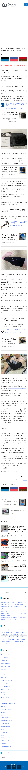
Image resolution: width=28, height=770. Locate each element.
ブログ (22, 634)
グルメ (4, 669)
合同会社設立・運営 (6, 709)
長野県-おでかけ (5, 737)
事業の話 (4, 706)
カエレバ (15, 223)
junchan (25, 480)
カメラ (4, 634)
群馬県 (11, 639)
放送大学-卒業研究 (6, 717)
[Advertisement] (14, 24)
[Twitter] (5, 58)
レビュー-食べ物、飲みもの (8, 703)
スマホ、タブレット (6, 680)
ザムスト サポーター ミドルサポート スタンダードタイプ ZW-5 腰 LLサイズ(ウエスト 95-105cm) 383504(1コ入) (16, 104)
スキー (3, 677)
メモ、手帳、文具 (6, 694)
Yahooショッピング (18, 108)
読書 (3, 735)
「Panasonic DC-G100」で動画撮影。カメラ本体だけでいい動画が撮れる (17, 566)
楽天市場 (8, 108)
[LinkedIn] (5, 60)
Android (5, 629)
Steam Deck (20, 632)
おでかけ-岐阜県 (5, 663)
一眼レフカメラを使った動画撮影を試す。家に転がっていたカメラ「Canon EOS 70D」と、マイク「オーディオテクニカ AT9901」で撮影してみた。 (17, 529)
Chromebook (13, 629)
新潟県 (22, 636)
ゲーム (4, 674)
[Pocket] (14, 60)
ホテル (3, 692)
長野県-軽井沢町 (6, 644)
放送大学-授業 (5, 723)
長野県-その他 (21, 639)
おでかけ (4, 660)
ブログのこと (5, 689)
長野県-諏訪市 (19, 641)
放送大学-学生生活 (6, 720)
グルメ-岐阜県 (5, 672)
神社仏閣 (4, 732)
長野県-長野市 (19, 644)
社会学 (4, 639)
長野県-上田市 (6, 641)
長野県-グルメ (5, 740)
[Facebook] (14, 58)
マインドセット (6, 636)
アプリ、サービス (6, 666)
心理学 (15, 636)
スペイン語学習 (13, 634)
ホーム (3, 42)
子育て (4, 712)
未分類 (3, 729)
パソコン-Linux (5, 686)
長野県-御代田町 (6, 746)
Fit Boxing (22, 629)
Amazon (11, 108)
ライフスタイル (5, 697)
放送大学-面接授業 (6, 726)
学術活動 (4, 715)
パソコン (4, 683)
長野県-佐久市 (5, 743)
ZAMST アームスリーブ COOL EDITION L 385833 (15, 329)
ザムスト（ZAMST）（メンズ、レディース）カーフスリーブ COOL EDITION (18, 222)
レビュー (9, 42)
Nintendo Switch (7, 632)
